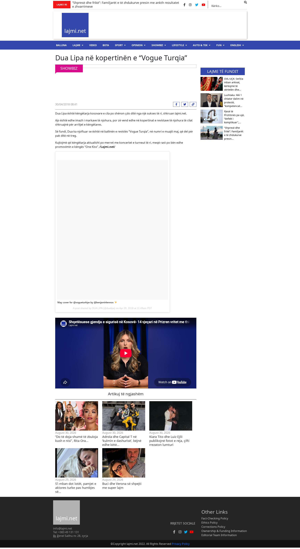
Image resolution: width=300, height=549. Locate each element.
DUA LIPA (97, 308)
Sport (119, 45)
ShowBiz (157, 45)
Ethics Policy (209, 522)
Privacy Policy (181, 544)
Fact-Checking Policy (214, 518)
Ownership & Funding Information (224, 531)
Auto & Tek (200, 45)
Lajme (76, 45)
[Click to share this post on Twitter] (184, 104)
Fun (219, 45)
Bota (106, 45)
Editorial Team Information (219, 535)
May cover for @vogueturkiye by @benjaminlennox (85, 302)
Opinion (137, 45)
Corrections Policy (213, 527)
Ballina (61, 45)
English (235, 45)
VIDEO (93, 45)
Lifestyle (178, 45)
